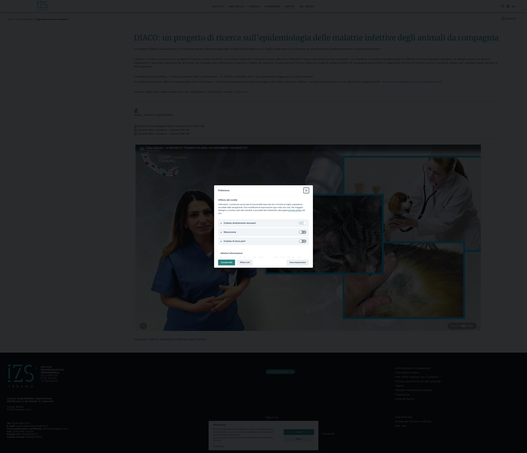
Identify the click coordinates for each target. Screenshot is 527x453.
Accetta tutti (226, 262)
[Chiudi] (306, 190)
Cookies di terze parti (234, 241)
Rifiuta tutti (245, 262)
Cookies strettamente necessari (240, 223)
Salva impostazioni (298, 262)
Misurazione (230, 232)
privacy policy (295, 210)
